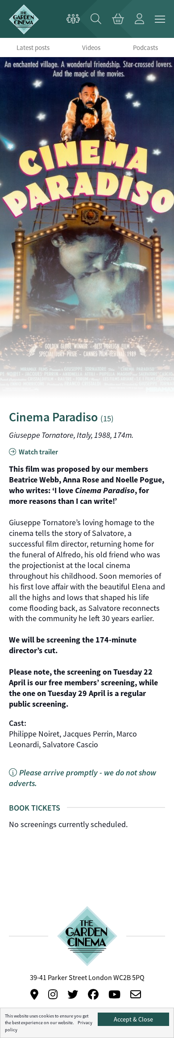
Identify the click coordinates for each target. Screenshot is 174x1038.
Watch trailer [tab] (37, 452)
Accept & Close (133, 1019)
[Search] (96, 19)
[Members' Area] (73, 19)
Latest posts (33, 47)
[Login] (139, 19)
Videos (91, 47)
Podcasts (145, 47)
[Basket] (118, 19)
